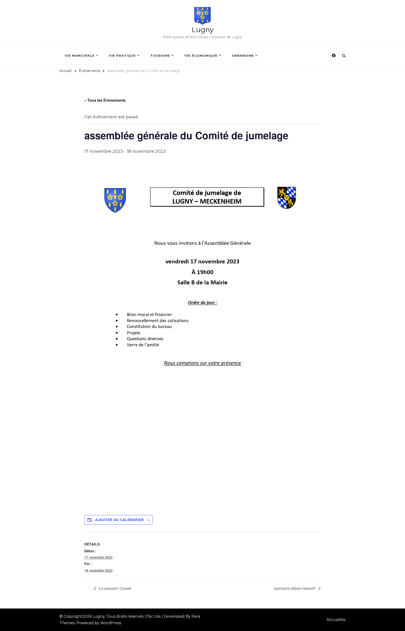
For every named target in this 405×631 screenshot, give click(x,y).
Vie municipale (79, 55)
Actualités (335, 619)
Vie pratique (122, 55)
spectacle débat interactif (295, 588)
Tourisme (160, 55)
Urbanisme (243, 55)
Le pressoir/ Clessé (114, 588)
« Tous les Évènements (105, 100)
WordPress (110, 623)
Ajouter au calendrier (119, 519)
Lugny (203, 29)
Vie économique (201, 55)
